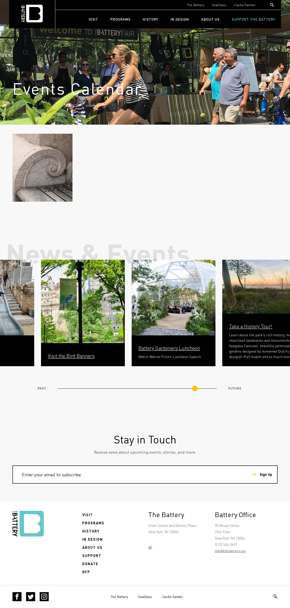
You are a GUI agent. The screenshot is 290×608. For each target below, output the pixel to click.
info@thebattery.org (230, 550)
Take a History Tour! (250, 326)
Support (91, 555)
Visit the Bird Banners (71, 355)
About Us (210, 19)
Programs (120, 19)
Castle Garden (244, 4)
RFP (86, 571)
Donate (90, 563)
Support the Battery (253, 19)
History (150, 19)
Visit (93, 19)
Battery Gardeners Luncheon (169, 348)
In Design (180, 19)
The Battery (195, 4)
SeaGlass (219, 4)
